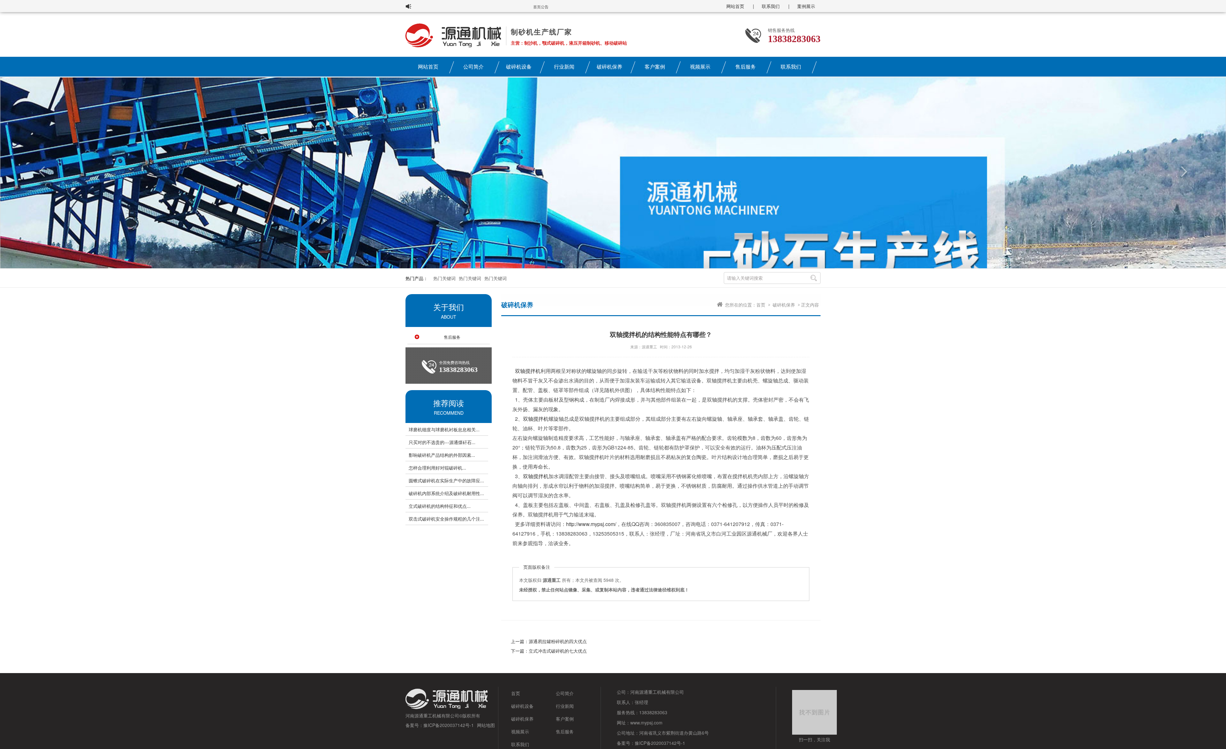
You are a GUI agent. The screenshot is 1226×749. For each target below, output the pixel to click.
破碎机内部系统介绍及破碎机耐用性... (446, 493)
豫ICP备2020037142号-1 (448, 725)
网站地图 (486, 725)
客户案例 (655, 66)
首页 (760, 304)
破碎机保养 (609, 66)
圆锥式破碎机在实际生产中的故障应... (446, 480)
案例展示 (806, 6)
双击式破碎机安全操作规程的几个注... (446, 518)
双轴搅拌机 (528, 370)
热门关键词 (444, 278)
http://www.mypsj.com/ (591, 524)
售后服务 (745, 66)
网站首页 (735, 6)
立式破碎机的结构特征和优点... (440, 506)
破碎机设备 (519, 66)
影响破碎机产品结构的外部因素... (442, 455)
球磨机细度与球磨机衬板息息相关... (444, 429)
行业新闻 (564, 66)
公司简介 (473, 66)
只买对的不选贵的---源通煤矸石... (442, 442)
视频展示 (700, 66)
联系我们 (771, 6)
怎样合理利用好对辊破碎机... (437, 467)
